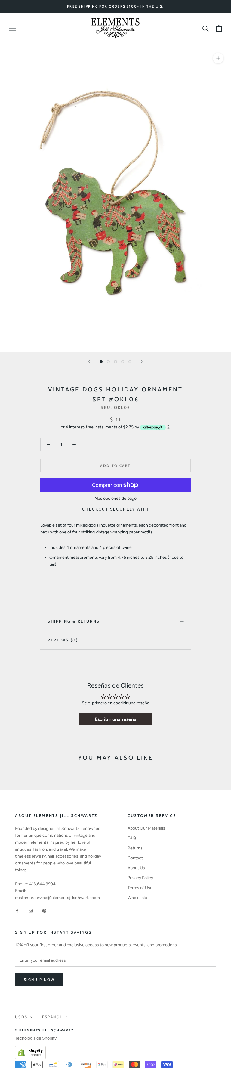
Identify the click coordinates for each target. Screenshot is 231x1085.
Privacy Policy (140, 877)
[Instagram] (31, 910)
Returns (135, 848)
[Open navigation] (12, 28)
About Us (136, 867)
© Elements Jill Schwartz (44, 1030)
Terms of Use (140, 887)
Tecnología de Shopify (36, 1038)
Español (52, 1017)
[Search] (205, 28)
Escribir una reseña (116, 719)
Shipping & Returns (74, 621)
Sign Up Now (39, 979)
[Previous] (89, 361)
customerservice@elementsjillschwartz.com (57, 897)
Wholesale (137, 897)
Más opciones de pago (115, 498)
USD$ (21, 1017)
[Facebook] (17, 910)
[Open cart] (219, 28)
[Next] (142, 361)
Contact (135, 858)
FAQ (132, 838)
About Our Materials (146, 828)
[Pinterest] (44, 910)
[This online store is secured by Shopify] (30, 1049)
